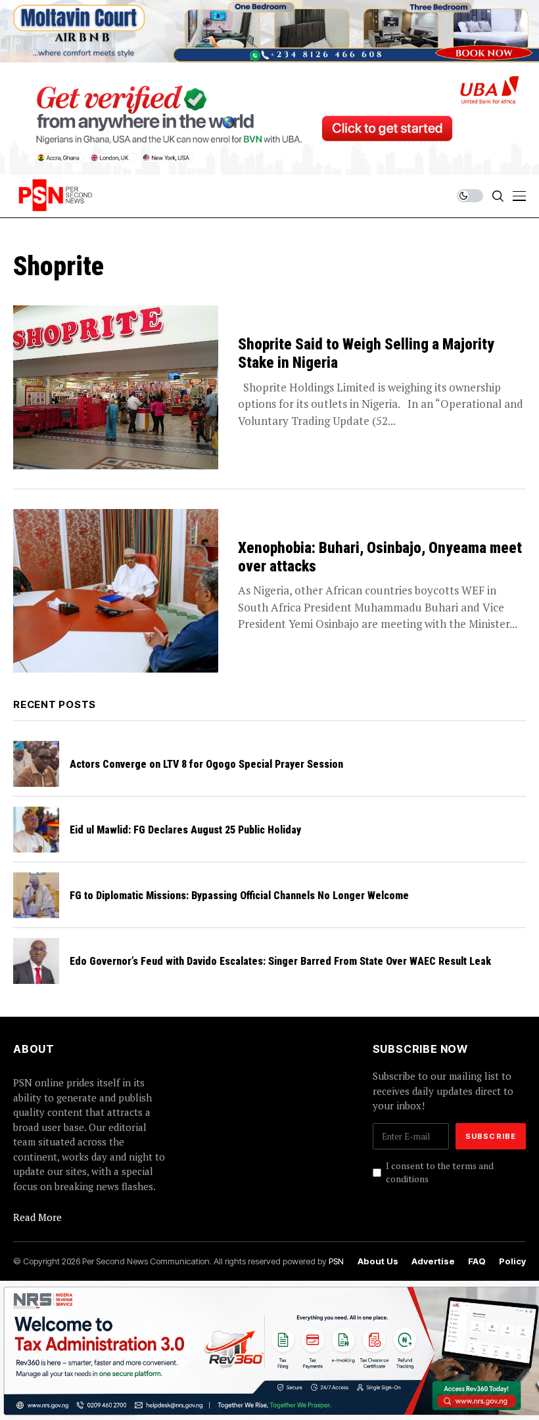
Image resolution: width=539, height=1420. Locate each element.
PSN (336, 1261)
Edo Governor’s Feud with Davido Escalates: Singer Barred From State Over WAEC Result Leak (280, 961)
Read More (37, 1217)
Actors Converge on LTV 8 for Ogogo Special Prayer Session (206, 764)
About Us (378, 1261)
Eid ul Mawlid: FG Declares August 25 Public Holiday (185, 830)
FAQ (477, 1261)
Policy (512, 1261)
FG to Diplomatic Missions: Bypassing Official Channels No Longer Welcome (239, 895)
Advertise (433, 1261)
